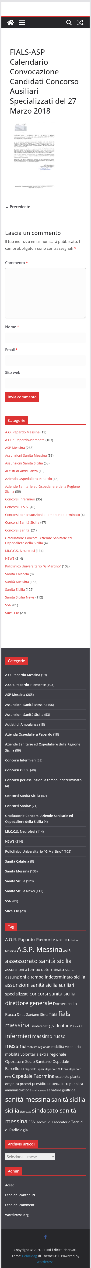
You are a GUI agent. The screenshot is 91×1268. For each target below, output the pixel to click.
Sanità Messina (17, 581)
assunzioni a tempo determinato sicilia (39, 969)
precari (25, 1083)
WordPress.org (17, 1215)
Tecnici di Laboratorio (53, 1122)
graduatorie (60, 1025)
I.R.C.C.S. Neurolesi (20, 550)
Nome (12, 326)
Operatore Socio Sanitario (28, 1061)
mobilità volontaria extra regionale (35, 1054)
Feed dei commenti (20, 1205)
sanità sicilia (68, 1099)
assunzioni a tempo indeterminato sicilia (45, 977)
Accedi (10, 1185)
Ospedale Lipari (34, 1069)
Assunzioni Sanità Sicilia (24, 463)
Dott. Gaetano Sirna (32, 1014)
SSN (8, 605)
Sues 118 (12, 612)
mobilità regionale (38, 1047)
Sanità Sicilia (15, 589)
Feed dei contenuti (20, 1195)
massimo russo (49, 1036)
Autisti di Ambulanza (21, 471)
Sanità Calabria (17, 574)
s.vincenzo (39, 1090)
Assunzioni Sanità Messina (26, 455)
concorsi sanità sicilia (52, 994)
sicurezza (25, 1111)
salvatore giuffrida (61, 1090)
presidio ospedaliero (50, 1083)
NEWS (9, 558)
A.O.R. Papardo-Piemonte (25, 440)
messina (15, 1046)
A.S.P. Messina (39, 949)
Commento (16, 262)
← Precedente (17, 206)
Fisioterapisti (39, 1026)
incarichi (78, 1026)
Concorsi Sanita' (17, 530)
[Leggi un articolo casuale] (80, 22)
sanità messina (27, 1099)
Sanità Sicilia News (20, 597)
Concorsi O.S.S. (17, 507)
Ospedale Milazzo (56, 1069)
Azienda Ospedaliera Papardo (28, 478)
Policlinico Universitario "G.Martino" (33, 566)
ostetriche (62, 1076)
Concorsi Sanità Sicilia (22, 522)
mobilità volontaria (66, 1046)
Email (11, 349)
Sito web (12, 372)
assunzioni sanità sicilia (31, 985)
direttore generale (28, 1003)
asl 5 (67, 950)
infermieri (18, 1036)
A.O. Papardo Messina (22, 432)
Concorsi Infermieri (20, 499)
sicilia (12, 1110)
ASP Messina (15, 447)
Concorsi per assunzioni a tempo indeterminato (42, 514)
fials (53, 1014)
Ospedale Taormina (33, 1076)
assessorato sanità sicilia (38, 961)
